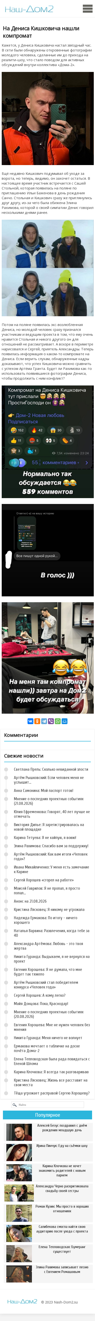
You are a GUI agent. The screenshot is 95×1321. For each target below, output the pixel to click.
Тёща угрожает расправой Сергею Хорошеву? (52, 1093)
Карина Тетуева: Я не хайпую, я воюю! (45, 837)
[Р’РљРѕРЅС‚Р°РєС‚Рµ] (30, 721)
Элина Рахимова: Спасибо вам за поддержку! (51, 846)
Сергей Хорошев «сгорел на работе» (44, 880)
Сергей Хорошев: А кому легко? (40, 995)
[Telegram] (44, 721)
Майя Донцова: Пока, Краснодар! (41, 1003)
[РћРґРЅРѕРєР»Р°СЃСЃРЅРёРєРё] (37, 721)
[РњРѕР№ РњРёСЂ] (64, 721)
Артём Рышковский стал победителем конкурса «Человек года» (46, 984)
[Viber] (51, 721)
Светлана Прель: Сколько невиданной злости (51, 769)
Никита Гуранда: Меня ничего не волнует (48, 1037)
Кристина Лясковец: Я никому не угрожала (49, 909)
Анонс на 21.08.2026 (30, 901)
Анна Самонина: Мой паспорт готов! (43, 790)
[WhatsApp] (58, 721)
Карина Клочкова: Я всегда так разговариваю (51, 1072)
